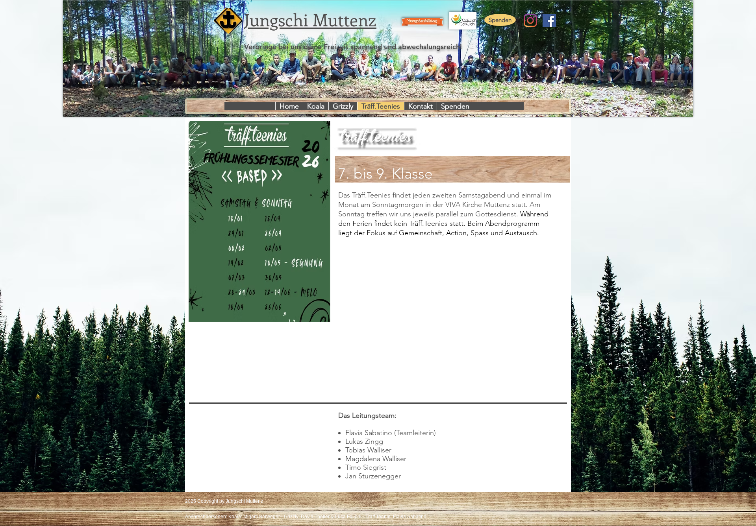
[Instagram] (530, 20)
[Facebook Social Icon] (549, 20)
